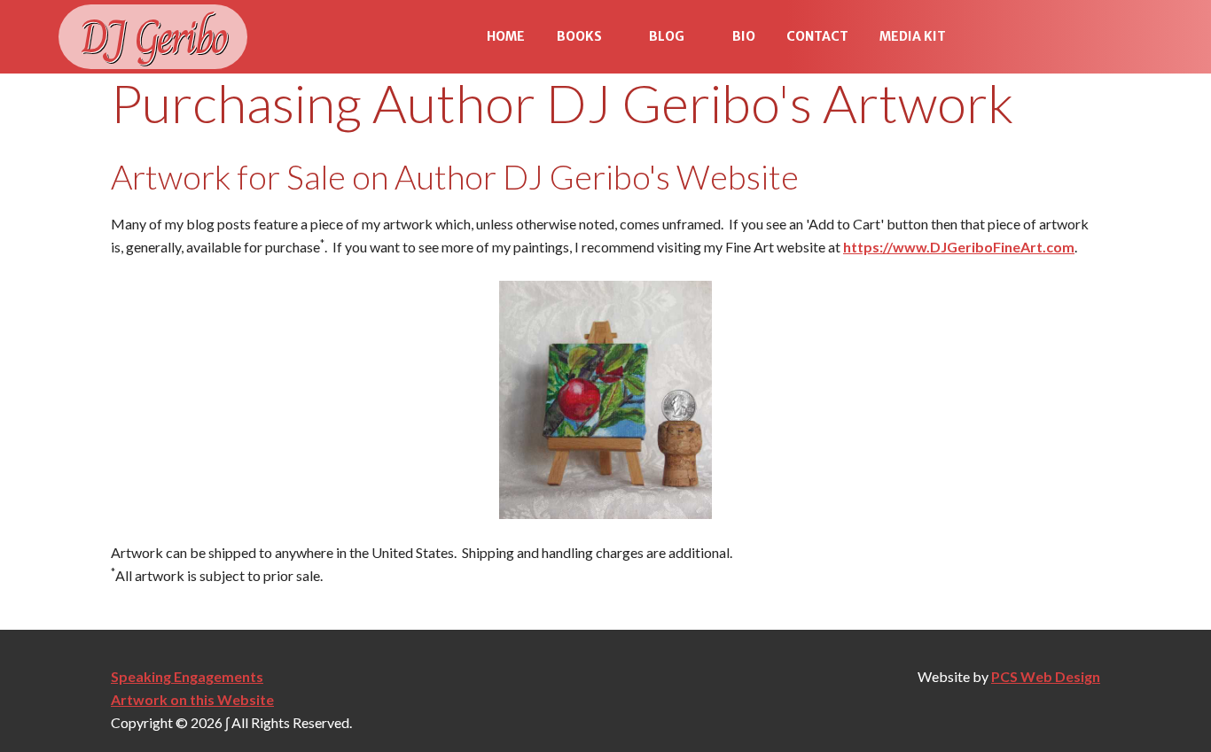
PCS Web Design (1045, 676)
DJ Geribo (153, 37)
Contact (817, 36)
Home (506, 36)
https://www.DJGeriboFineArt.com (958, 246)
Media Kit (912, 36)
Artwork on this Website (192, 699)
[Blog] (700, 37)
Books (579, 36)
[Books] (618, 37)
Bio (743, 36)
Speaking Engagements (187, 676)
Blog (666, 36)
